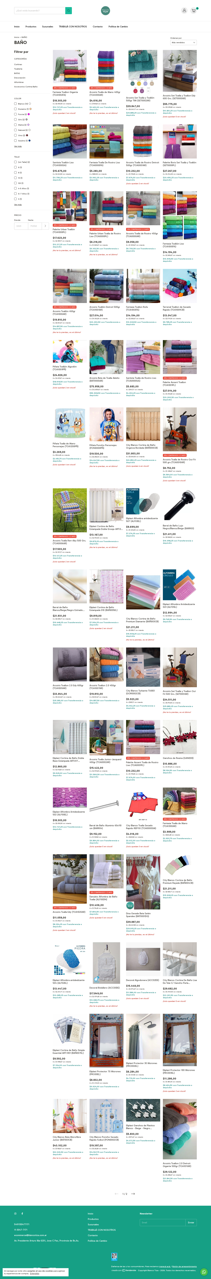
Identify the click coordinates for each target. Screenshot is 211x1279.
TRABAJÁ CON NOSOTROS (73, 26)
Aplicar (45, 226)
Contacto (98, 26)
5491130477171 (21, 1224)
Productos (31, 26)
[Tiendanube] (124, 1271)
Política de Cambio (118, 26)
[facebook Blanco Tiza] (22, 1213)
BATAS (17, 73)
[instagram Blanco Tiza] (15, 1213)
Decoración (19, 78)
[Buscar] (68, 10)
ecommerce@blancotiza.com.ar (30, 1235)
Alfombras (19, 82)
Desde (17, 220)
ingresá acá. (165, 1266)
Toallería (18, 69)
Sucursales (47, 26)
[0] (193, 10)
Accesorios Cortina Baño (26, 87)
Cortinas (18, 64)
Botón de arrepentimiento (184, 1266)
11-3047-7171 (20, 1229)
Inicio (17, 26)
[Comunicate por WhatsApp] (204, 1272)
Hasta (30, 220)
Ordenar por (176, 38)
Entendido (34, 1273)
